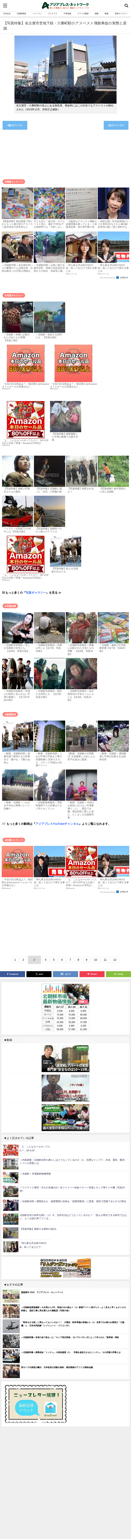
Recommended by (108, 278)
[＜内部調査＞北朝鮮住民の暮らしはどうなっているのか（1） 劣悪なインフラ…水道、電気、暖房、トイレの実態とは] (10, 1164)
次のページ (115, 125)
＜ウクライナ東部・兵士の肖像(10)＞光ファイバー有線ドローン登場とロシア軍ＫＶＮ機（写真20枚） (72, 1189)
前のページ (16, 125)
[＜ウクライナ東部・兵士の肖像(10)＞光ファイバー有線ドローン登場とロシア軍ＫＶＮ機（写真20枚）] (10, 1191)
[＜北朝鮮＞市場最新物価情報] (10, 1178)
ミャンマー (37, 13)
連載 (96, 13)
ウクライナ (52, 13)
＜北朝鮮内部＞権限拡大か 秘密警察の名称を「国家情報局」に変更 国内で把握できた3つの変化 (73, 1201)
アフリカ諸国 (83, 13)
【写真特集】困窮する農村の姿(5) (38, 1229)
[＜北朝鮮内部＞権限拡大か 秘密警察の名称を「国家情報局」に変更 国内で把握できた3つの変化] (10, 1205)
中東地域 (67, 13)
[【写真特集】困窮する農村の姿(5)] (10, 1233)
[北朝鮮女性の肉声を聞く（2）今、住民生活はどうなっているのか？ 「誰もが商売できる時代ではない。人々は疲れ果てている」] (10, 1219)
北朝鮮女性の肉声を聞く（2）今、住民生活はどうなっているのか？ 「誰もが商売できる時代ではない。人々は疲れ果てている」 (73, 1217)
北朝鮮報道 (21, 13)
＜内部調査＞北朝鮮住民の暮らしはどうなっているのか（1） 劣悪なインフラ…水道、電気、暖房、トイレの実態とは (73, 1161)
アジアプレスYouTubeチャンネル (57, 823)
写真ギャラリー (121, 13)
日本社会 (7, 13)
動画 (106, 13)
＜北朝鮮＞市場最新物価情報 (35, 1173)
